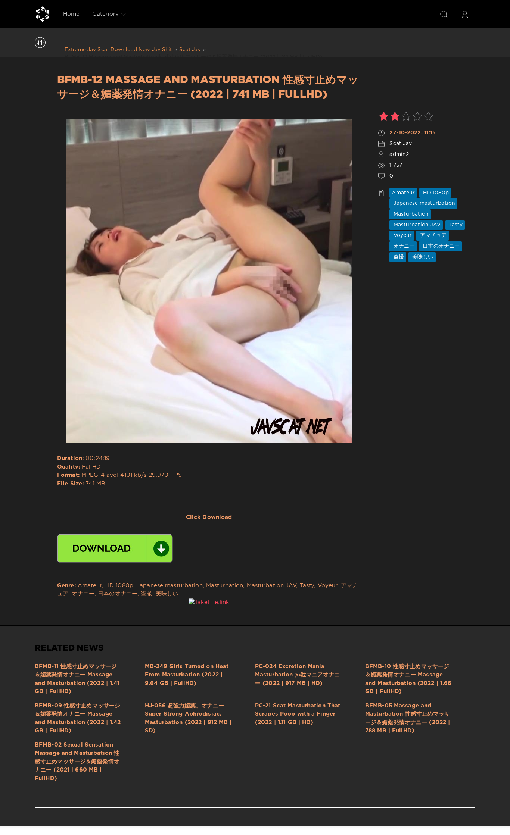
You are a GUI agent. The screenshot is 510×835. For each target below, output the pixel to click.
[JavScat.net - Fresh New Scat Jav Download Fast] (42, 14)
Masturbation (410, 214)
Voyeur (402, 235)
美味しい (422, 257)
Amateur (403, 193)
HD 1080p (435, 193)
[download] (115, 548)
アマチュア (433, 235)
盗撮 (398, 257)
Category (105, 14)
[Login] (464, 14)
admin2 (399, 154)
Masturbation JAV (416, 225)
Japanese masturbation (423, 203)
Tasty (455, 225)
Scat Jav (400, 143)
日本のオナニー (440, 246)
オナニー (403, 246)
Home (71, 14)
